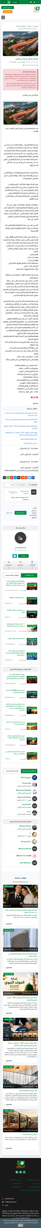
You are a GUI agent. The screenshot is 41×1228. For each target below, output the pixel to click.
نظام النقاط (15, 1187)
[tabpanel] (20, 795)
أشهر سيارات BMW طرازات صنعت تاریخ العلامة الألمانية (15, 691)
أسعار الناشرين (33, 1187)
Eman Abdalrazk (9, 644)
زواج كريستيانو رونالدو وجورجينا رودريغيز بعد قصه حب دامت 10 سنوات (20, 414)
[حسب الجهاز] (9, 2)
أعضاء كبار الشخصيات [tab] (12, 771)
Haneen (6, 906)
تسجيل (8, 513)
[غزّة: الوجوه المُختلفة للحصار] (20, 1077)
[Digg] (18, 477)
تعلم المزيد (6, 1222)
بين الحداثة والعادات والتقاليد (17, 597)
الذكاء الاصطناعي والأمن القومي (16, 638)
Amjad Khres (8, 1086)
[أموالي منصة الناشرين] (36, 9)
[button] (4, 477)
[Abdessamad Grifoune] (33, 492)
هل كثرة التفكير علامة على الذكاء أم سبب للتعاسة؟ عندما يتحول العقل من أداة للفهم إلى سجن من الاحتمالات (15, 707)
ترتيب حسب (21, 484)
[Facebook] (33, 477)
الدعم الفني (15, 1183)
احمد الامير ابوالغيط (10, 631)
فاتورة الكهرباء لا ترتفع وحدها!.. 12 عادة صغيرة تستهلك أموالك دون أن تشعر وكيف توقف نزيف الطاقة (15, 583)
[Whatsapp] (8, 477)
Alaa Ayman (8, 660)
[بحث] (3, 17)
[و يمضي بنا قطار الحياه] (20, 1120)
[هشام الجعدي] (20, 537)
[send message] (14, 556)
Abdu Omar (8, 603)
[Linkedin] (15, 477)
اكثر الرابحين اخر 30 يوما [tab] (29, 771)
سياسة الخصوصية (32, 1180)
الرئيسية (35, 26)
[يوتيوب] (30, 2)
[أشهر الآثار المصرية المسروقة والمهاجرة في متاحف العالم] (20, 940)
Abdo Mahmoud (9, 697)
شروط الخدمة (14, 1180)
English (15, 2)
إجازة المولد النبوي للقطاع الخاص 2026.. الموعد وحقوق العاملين (20, 427)
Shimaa (7, 729)
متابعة (23, 556)
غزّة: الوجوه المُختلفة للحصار (28, 439)
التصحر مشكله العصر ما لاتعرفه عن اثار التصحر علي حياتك (15, 752)
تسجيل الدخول (20, 513)
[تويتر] (34, 2)
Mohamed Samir (9, 715)
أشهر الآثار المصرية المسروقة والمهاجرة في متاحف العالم (21, 421)
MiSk (5, 1039)
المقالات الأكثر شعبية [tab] (11, 575)
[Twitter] (29, 477)
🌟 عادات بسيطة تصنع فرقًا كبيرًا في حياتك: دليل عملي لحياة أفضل (16, 625)
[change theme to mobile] (4, 2)
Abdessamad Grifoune (24, 492)
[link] (21, 550)
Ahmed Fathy (8, 949)
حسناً (20, 1225)
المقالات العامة (21, 26)
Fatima (7, 758)
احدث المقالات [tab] (29, 575)
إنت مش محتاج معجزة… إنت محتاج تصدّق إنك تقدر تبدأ (15, 723)
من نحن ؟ (35, 1183)
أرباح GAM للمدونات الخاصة (29, 1190)
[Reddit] (25, 477)
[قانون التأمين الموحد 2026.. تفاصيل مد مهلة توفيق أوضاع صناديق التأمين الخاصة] (20, 1029)
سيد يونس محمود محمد (11, 590)
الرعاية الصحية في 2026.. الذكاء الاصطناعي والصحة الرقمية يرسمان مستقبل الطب (15, 653)
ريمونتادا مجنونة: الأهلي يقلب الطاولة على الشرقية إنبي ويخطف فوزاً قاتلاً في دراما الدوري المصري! (15, 676)
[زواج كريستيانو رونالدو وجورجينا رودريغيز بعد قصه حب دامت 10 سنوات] (20, 896)
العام (29, 26)
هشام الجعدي (20, 548)
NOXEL (7, 617)
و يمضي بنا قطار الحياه (30, 443)
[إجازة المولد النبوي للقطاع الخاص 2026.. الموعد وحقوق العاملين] (20, 984)
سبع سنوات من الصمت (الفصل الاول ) (16, 611)
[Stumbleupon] (22, 477)
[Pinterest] (11, 477)
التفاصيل (9, 924)
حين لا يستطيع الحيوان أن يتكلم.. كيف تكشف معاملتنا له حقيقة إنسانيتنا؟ (16, 738)
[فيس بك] (38, 2)
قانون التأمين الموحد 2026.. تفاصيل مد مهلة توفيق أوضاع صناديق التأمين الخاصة (21, 434)
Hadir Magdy (8, 993)
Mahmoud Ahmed (9, 683)
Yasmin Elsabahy (9, 745)
